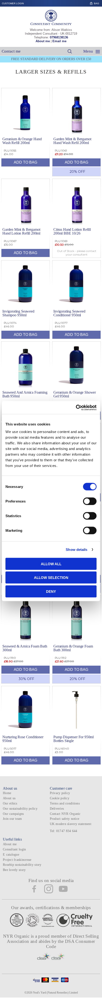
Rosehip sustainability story (22, 864)
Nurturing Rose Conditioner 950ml (22, 739)
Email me (59, 41)
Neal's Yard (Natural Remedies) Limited (55, 992)
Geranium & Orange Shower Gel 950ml (74, 394)
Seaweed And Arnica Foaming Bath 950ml (24, 394)
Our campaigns (13, 814)
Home (7, 793)
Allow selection (51, 578)
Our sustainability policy (20, 808)
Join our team (12, 819)
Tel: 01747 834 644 (63, 831)
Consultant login (14, 849)
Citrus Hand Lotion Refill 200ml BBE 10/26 (72, 231)
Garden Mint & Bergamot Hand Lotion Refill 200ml (21, 231)
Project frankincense (17, 860)
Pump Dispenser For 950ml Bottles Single (73, 739)
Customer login (13, 3)
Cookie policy (60, 798)
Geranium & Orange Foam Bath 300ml (73, 648)
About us (9, 798)
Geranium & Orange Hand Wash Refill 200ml (22, 141)
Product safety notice (64, 819)
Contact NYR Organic (65, 814)
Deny (51, 591)
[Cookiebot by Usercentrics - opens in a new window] (76, 407)
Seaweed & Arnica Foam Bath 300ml (24, 648)
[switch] (90, 501)
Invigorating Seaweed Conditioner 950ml (69, 313)
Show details (76, 550)
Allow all (51, 564)
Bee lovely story (14, 870)
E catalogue (11, 854)
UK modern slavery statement (70, 824)
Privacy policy (60, 793)
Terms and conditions (65, 803)
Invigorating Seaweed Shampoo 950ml (18, 313)
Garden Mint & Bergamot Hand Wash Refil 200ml (72, 141)
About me (43, 41)
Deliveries (57, 808)
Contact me (11, 51)
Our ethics (10, 803)
